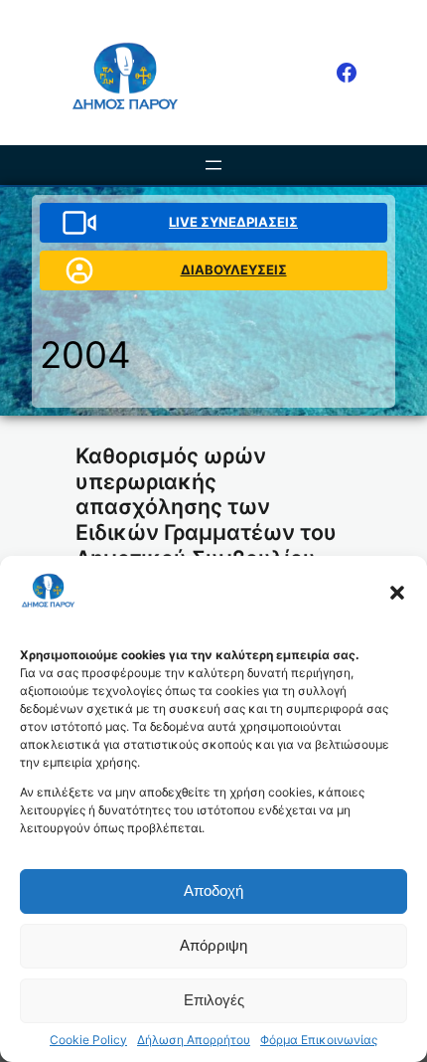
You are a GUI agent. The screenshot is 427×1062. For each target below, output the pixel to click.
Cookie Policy (88, 1040)
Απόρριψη (213, 945)
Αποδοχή (213, 890)
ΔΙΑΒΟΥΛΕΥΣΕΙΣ (234, 269)
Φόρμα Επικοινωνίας (318, 1040)
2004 (85, 354)
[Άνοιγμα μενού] (213, 165)
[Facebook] (346, 73)
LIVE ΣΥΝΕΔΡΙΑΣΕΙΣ (233, 222)
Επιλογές (214, 999)
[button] (397, 593)
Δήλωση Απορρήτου (193, 1040)
